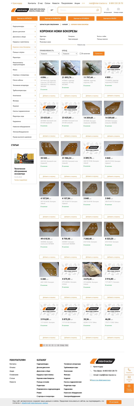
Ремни (15, 70)
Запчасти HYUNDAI (81, 18)
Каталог (65, 24)
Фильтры (16, 101)
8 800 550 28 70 (116, 3)
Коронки (42, 39)
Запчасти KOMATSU (53, 18)
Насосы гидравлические (21, 111)
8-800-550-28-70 (110, 371)
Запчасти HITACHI (24, 18)
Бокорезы (71, 36)
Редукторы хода (18, 116)
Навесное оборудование (21, 127)
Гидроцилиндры (18, 26)
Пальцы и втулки (18, 52)
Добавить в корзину (49, 96)
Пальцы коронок (102, 39)
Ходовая (16, 106)
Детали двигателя (19, 31)
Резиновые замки (45, 42)
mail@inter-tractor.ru (98, 3)
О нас (40, 3)
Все (66, 345)
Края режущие (73, 39)
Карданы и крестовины (21, 42)
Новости (55, 3)
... (83, 2)
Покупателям (67, 3)
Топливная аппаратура (21, 85)
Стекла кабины (18, 80)
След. (62, 345)
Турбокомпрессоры (19, 90)
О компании (14, 375)
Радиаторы (16, 57)
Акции (77, 3)
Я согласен (113, 402)
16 (58, 345)
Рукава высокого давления (22, 137)
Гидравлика (17, 121)
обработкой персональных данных (35, 403)
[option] (24, 166)
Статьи (47, 3)
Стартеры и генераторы (21, 75)
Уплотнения (17, 96)
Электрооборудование (21, 132)
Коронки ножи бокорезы (21, 47)
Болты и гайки (101, 36)
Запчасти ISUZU (109, 18)
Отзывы (12, 367)
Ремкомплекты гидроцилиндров (19, 64)
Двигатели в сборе (19, 37)
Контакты (32, 3)
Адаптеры (43, 36)
